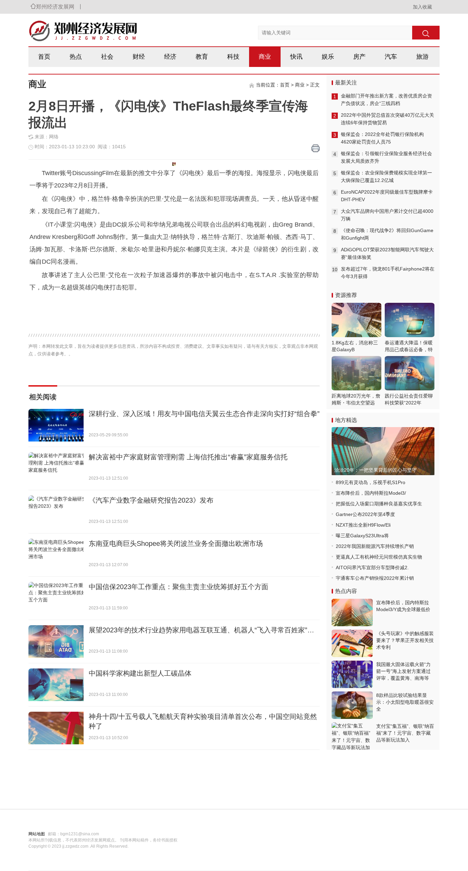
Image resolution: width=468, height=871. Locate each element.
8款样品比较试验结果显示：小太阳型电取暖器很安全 (405, 702)
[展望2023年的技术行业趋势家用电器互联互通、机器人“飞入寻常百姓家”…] (56, 641)
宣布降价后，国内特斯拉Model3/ (371, 493)
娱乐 (328, 56)
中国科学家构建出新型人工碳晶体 (140, 673)
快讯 (296, 56)
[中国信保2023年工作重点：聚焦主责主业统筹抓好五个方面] (56, 598)
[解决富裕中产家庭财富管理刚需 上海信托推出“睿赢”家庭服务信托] (56, 468)
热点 (76, 56)
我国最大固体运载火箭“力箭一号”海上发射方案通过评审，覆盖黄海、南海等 (403, 671)
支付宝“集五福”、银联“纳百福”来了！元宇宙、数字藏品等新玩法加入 (405, 733)
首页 (44, 56)
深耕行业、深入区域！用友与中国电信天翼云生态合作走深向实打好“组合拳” (204, 413)
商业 (265, 56)
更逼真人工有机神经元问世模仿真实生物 (379, 557)
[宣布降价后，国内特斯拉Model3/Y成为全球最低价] (352, 612)
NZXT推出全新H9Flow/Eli (363, 525)
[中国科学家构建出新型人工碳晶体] (56, 684)
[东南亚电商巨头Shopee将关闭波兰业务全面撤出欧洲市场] (56, 555)
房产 (359, 56)
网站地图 (36, 834)
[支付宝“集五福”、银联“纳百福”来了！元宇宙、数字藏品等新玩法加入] (352, 736)
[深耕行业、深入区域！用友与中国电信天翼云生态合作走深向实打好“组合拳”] (56, 425)
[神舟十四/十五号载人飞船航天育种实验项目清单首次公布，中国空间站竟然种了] (56, 728)
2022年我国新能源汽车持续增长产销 (375, 546)
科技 (233, 56)
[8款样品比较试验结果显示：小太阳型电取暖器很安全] (352, 705)
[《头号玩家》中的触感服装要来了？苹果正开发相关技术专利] (352, 643)
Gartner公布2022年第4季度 (365, 514)
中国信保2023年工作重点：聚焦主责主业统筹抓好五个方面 (178, 587)
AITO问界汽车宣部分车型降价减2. (372, 567)
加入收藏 (422, 7)
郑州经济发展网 (55, 7)
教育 (202, 56)
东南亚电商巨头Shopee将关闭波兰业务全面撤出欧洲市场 (176, 543)
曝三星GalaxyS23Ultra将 (362, 535)
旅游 (422, 56)
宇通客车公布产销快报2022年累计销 (375, 578)
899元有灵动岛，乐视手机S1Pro (370, 482)
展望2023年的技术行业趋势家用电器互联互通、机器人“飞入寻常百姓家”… (201, 630)
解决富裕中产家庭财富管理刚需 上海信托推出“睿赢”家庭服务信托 (188, 457)
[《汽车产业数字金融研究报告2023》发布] (56, 511)
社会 (107, 56)
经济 (170, 56)
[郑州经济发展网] (66, 27)
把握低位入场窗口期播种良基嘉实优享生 (379, 503)
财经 (139, 56)
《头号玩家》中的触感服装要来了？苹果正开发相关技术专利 (405, 640)
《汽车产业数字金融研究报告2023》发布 (151, 500)
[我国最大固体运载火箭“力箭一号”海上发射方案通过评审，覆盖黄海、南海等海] (352, 674)
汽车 (391, 56)
